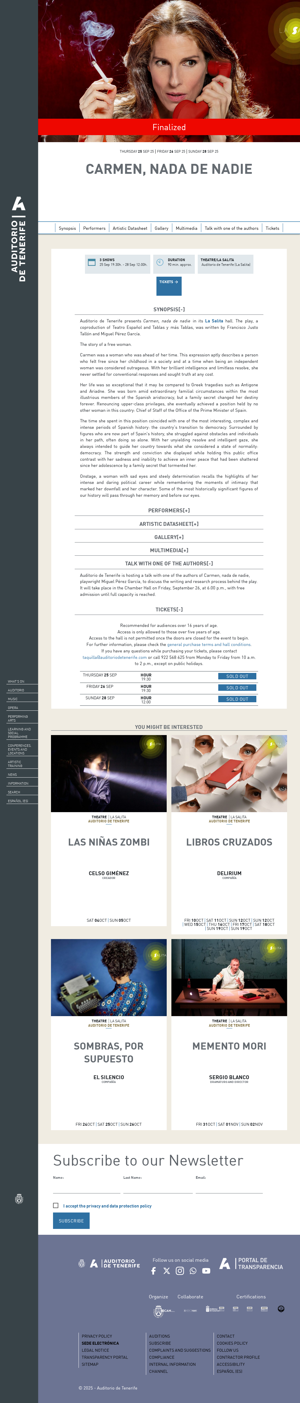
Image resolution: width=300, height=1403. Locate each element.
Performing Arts (18, 718)
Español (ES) (18, 801)
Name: (58, 1177)
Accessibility (231, 1364)
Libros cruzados (229, 842)
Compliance (161, 1357)
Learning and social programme (19, 733)
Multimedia (186, 228)
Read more (109, 785)
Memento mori (229, 1046)
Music (13, 699)
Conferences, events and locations (19, 749)
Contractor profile (238, 1357)
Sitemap (90, 1364)
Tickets (272, 228)
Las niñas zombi (109, 842)
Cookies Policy (232, 1343)
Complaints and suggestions (180, 1350)
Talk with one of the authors (231, 228)
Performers (94, 228)
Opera (13, 708)
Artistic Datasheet (130, 228)
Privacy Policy (97, 1336)
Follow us (227, 1350)
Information (18, 783)
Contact (226, 1336)
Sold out (241, 676)
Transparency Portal (105, 1357)
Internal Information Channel (172, 1368)
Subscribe (160, 1343)
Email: (201, 1177)
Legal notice (95, 1350)
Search (14, 792)
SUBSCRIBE (71, 1220)
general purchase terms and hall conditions (208, 644)
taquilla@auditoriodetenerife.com (115, 657)
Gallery (161, 228)
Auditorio (16, 690)
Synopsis (67, 228)
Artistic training (15, 764)
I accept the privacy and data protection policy (107, 1205)
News (12, 775)
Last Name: (132, 1177)
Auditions (159, 1336)
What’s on (16, 681)
